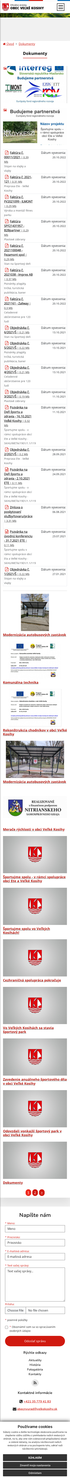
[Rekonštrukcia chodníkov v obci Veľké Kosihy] (35, 707)
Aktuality (35, 1360)
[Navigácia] (60, 7)
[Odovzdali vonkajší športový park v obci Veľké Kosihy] (35, 1108)
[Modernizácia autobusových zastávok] (35, 612)
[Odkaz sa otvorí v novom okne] (35, 1382)
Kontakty (35, 1374)
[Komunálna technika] (35, 660)
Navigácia (11, 6)
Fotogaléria (35, 1369)
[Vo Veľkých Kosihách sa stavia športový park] (35, 1005)
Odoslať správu (35, 1341)
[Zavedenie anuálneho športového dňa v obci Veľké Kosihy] (35, 1057)
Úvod (10, 44)
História (35, 1365)
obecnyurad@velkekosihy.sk (37, 1409)
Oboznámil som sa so (32, 1329)
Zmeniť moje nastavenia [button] (35, 1465)
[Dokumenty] (35, 1160)
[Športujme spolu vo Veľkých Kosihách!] (35, 906)
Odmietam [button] (35, 1472)
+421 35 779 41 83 (37, 1401)
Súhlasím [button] (35, 1457)
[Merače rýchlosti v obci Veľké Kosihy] (35, 807)
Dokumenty (27, 44)
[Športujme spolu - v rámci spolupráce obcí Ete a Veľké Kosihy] (35, 854)
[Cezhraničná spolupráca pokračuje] (35, 957)
